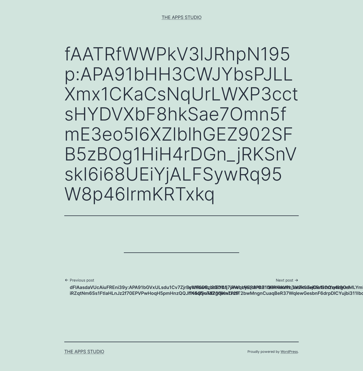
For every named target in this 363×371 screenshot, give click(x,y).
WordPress (289, 352)
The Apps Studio (182, 17)
